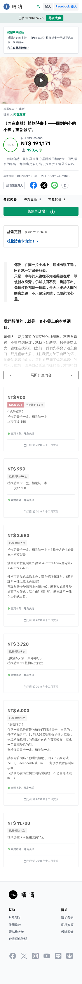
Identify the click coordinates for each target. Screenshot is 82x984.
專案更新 (32, 199)
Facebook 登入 (66, 6)
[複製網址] (64, 185)
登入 (48, 6)
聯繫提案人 (16, 185)
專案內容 (10, 199)
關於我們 (67, 918)
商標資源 (67, 925)
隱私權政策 (16, 932)
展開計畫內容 (41, 375)
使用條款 (15, 925)
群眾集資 (8, 108)
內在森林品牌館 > (18, 47)
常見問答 (56, 199)
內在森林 (19, 114)
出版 (22, 108)
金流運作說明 (18, 939)
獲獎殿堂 (67, 932)
